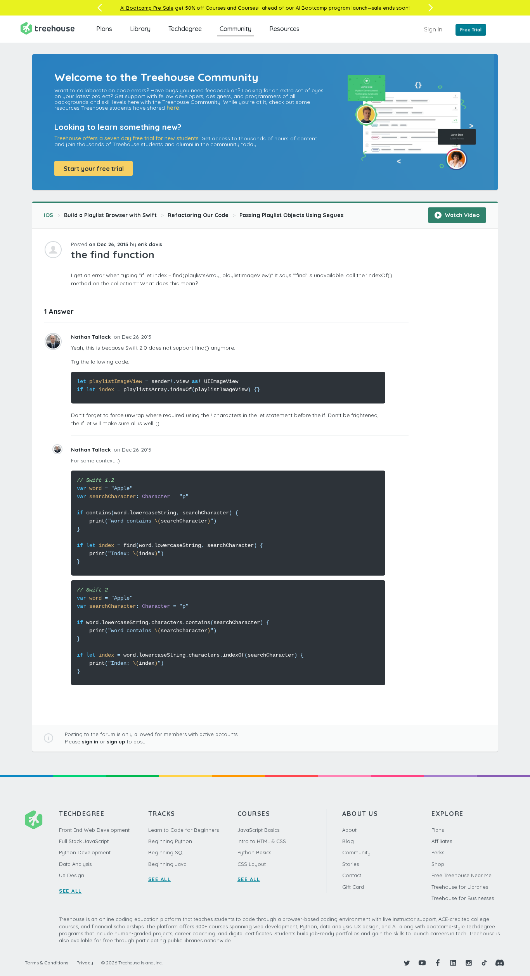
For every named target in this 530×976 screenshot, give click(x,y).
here (172, 107)
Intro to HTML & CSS (261, 841)
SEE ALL (70, 891)
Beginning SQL (166, 852)
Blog (348, 841)
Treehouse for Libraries (459, 887)
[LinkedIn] (453, 962)
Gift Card (353, 887)
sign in (90, 741)
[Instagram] (468, 962)
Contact (351, 875)
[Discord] (499, 962)
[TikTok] (484, 962)
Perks (437, 852)
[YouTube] (422, 962)
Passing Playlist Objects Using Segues (291, 215)
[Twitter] (406, 962)
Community (235, 29)
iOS (48, 215)
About (349, 830)
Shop (437, 864)
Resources (284, 29)
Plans (104, 29)
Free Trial (471, 30)
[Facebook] (437, 962)
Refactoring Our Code (198, 215)
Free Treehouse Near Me (461, 875)
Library (140, 29)
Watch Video (461, 215)
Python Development (85, 852)
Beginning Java (167, 864)
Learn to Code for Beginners (183, 830)
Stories (350, 864)
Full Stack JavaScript (84, 841)
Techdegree (185, 29)
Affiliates (441, 841)
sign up (116, 741)
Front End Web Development (94, 830)
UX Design (71, 875)
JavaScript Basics (258, 830)
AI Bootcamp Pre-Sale (146, 8)
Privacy (84, 963)
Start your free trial (94, 168)
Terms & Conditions (46, 963)
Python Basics (254, 852)
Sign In (433, 29)
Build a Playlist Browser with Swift (110, 215)
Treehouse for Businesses (462, 898)
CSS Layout (251, 864)
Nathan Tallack (91, 337)
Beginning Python (170, 841)
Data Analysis (75, 864)
